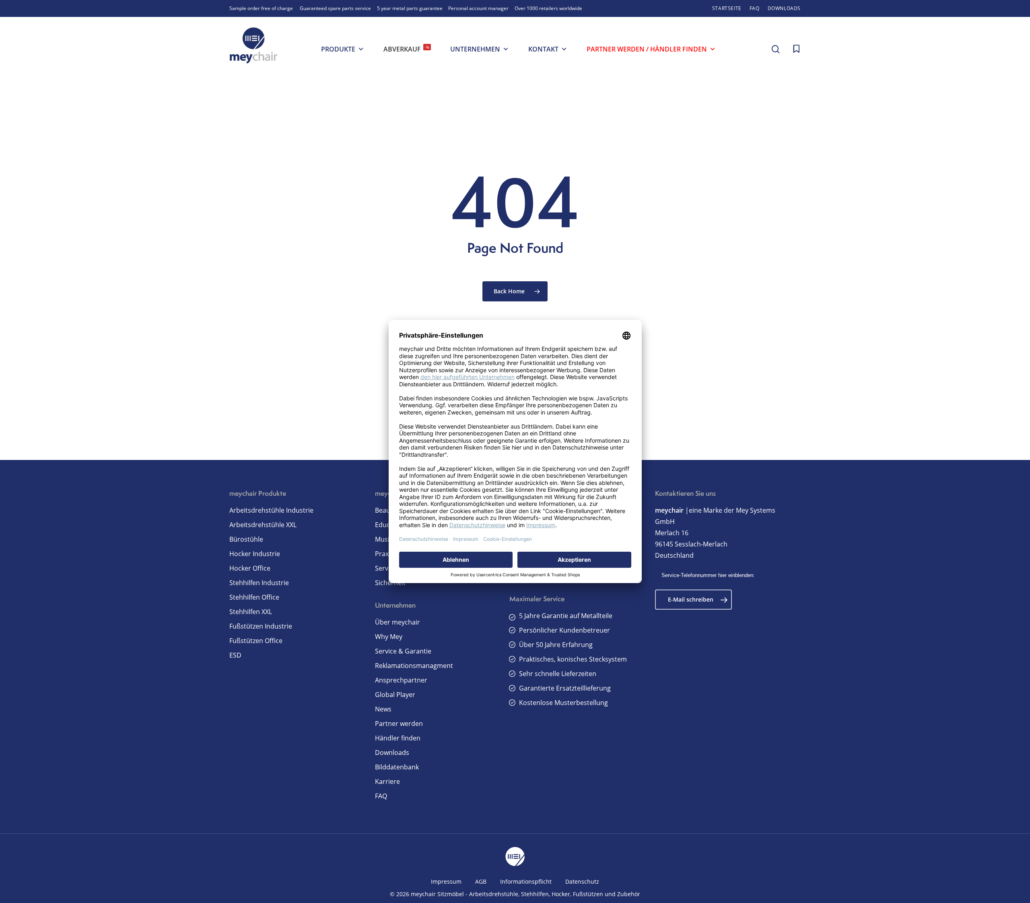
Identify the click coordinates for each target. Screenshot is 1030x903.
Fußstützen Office (255, 640)
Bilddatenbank (397, 767)
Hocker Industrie (254, 553)
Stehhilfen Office (254, 597)
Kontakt (543, 49)
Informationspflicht (526, 881)
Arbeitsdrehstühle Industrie (271, 510)
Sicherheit (390, 582)
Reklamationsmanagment (414, 665)
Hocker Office (249, 568)
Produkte (338, 49)
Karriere (387, 781)
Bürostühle (246, 539)
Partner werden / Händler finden (647, 49)
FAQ (381, 796)
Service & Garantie (403, 651)
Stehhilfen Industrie (259, 582)
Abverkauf (406, 49)
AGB (480, 881)
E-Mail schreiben (690, 599)
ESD (235, 655)
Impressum (446, 881)
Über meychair (397, 622)
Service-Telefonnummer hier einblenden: (708, 575)
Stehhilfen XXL (250, 611)
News (383, 709)
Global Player (395, 694)
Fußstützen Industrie (260, 626)
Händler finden (397, 738)
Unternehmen (475, 49)
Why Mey (388, 636)
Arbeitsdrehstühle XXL (263, 524)
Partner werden (399, 723)
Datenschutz (582, 881)
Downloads (392, 752)
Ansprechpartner (401, 680)
